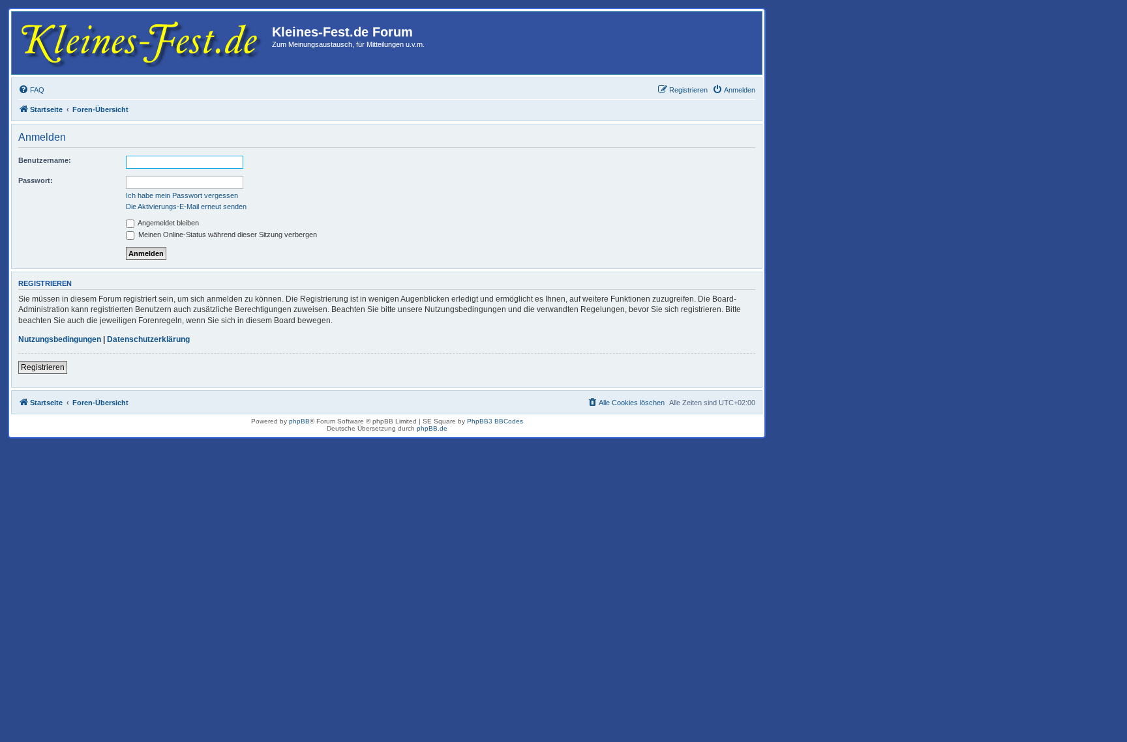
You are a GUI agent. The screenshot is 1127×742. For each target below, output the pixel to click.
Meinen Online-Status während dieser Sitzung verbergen (226, 234)
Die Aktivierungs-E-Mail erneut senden (186, 206)
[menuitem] (31, 90)
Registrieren (43, 367)
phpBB (299, 421)
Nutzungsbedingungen (59, 339)
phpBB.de (432, 428)
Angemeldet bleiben (167, 223)
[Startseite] (143, 43)
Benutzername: (44, 160)
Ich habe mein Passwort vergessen (182, 195)
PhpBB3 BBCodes (495, 421)
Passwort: (35, 180)
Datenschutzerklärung (148, 339)
